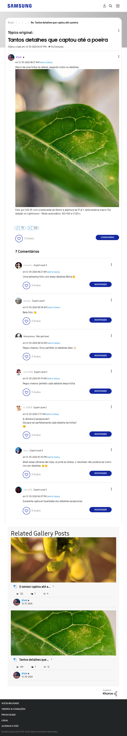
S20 (35, 228)
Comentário (107, 237)
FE (23, 228)
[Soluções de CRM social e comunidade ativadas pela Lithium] (110, 692)
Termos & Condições (14, 709)
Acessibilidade (10, 703)
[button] (113, 56)
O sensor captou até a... (34, 586)
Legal (5, 720)
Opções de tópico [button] (113, 30)
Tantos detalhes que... (34, 659)
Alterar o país (10, 726)
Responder (100, 284)
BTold (24, 600)
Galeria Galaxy (46, 62)
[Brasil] (19, 5)
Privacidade (9, 714)
